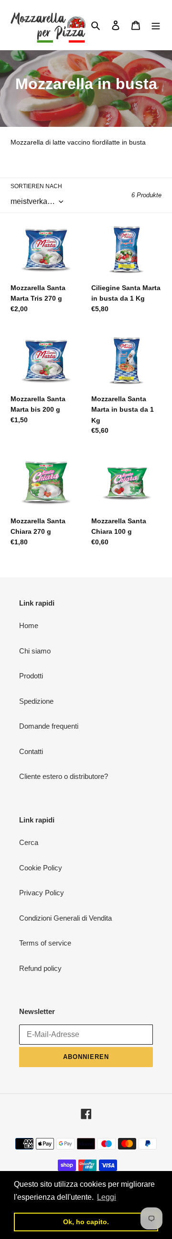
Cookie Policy (40, 868)
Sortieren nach (36, 186)
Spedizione (36, 701)
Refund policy (40, 968)
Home (28, 625)
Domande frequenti (48, 726)
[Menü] (156, 25)
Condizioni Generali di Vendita (65, 918)
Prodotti (31, 676)
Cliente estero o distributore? (63, 776)
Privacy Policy (41, 893)
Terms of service (45, 943)
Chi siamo (35, 651)
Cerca (28, 842)
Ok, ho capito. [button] (86, 1222)
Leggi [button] (106, 1197)
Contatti (31, 751)
